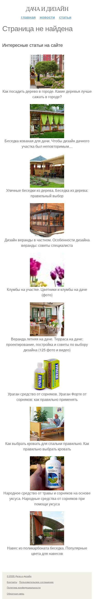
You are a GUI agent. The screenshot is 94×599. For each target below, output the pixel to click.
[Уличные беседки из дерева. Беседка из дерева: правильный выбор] (47, 184)
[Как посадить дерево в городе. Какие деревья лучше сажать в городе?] (47, 85)
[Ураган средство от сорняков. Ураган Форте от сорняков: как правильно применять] (47, 388)
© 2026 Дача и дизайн (19, 576)
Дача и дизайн (47, 8)
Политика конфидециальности (24, 587)
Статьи (65, 17)
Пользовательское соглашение (36, 582)
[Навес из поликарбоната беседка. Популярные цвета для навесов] (47, 542)
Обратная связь (15, 593)
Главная (28, 17)
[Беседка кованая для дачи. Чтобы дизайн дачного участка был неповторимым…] (47, 135)
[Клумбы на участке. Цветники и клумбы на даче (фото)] (47, 284)
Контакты (12, 582)
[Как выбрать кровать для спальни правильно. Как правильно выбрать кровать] (47, 438)
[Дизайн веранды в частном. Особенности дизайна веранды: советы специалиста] (47, 234)
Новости (47, 17)
